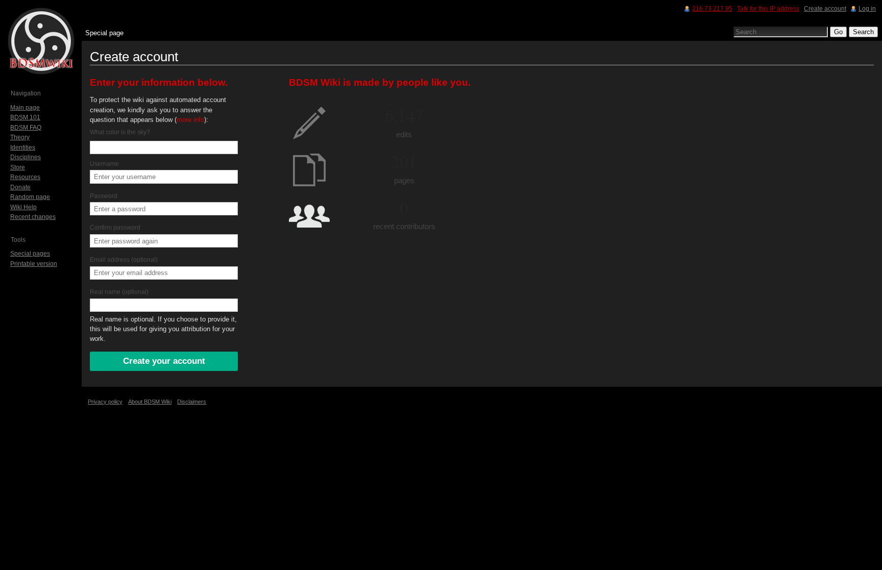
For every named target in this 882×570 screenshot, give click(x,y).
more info (190, 119)
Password (103, 196)
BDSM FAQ (25, 127)
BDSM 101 (25, 117)
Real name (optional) (119, 292)
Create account (825, 8)
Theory (20, 137)
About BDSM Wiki (150, 402)
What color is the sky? (120, 132)
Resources (25, 177)
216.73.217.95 (712, 8)
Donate (20, 187)
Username (104, 164)
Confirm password (115, 228)
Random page (30, 197)
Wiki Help (23, 207)
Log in (867, 8)
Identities (22, 147)
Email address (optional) (124, 260)
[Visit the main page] (41, 41)
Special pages (30, 253)
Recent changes (33, 216)
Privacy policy (105, 402)
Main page (25, 107)
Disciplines (25, 157)
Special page (104, 33)
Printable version (33, 263)
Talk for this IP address (768, 8)
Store (17, 167)
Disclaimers (191, 402)
